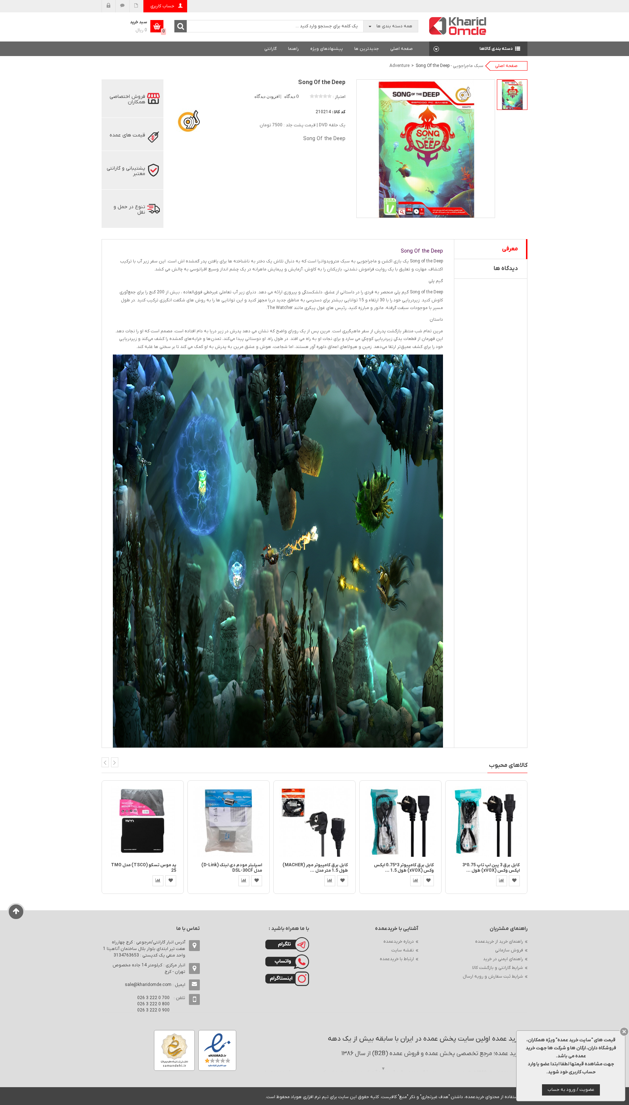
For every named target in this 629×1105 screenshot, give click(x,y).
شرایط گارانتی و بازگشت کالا (497, 968)
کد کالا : (338, 112)
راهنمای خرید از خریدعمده (499, 941)
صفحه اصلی (401, 49)
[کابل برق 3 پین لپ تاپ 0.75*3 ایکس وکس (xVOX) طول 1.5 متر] (461, 821)
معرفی (510, 249)
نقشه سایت (402, 950)
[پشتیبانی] (122, 6)
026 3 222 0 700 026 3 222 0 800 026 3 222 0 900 (153, 1004)
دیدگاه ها (506, 268)
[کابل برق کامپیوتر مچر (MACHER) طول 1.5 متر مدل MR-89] (289, 821)
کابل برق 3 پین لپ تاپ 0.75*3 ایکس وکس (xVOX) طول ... (465, 868)
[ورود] (108, 6)
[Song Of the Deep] (512, 94)
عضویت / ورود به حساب (570, 1090)
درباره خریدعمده (398, 941)
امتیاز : (339, 97)
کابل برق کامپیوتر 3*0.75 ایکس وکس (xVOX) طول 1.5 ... (378, 868)
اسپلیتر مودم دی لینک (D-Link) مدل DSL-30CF (206, 868)
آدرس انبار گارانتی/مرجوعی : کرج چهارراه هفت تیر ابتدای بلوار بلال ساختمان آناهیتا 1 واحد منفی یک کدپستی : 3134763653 (144, 948)
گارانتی (270, 49)
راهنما (293, 49)
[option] (512, 94)
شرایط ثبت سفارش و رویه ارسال (493, 976)
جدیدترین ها (366, 49)
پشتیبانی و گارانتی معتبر (126, 171)
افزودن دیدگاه (267, 96)
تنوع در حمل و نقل (129, 209)
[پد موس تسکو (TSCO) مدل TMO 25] (117, 821)
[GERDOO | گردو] (189, 121)
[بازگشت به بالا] (16, 911)
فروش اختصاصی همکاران (127, 99)
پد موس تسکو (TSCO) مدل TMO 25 (118, 868)
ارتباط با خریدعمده (397, 959)
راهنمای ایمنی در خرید (503, 959)
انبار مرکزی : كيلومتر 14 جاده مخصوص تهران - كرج (148, 968)
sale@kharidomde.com (148, 985)
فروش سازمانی (509, 950)
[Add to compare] (132, 880)
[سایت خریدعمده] (458, 26)
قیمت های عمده (127, 135)
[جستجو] (180, 26)
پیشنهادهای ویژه (326, 49)
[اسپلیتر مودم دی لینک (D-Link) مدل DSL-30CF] (203, 821)
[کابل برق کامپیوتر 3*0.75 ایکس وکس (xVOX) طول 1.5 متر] (375, 821)
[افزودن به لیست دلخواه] (145, 880)
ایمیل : (155, 985)
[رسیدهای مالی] (136, 6)
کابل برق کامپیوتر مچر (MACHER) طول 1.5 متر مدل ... (290, 868)
